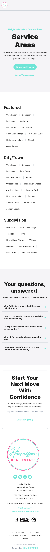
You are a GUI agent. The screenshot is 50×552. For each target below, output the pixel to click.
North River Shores (15, 240)
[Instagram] (25, 477)
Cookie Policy (36, 535)
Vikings (32, 240)
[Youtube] (15, 477)
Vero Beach (11, 115)
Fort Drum (11, 252)
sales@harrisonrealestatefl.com (25, 511)
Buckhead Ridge (26, 246)
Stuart (31, 140)
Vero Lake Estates (29, 252)
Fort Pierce (11, 127)
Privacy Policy (34, 532)
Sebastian (26, 115)
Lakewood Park (31, 190)
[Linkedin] (30, 477)
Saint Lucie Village (14, 134)
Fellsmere (10, 121)
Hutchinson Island (14, 140)
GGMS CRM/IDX (30, 548)
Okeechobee (12, 146)
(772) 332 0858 (25, 508)
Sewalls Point (12, 202)
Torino (22, 234)
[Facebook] (20, 477)
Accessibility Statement (17, 535)
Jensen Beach (13, 209)
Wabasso (24, 121)
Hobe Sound (29, 202)
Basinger (10, 246)
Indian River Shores (32, 184)
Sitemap (25, 539)
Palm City (32, 196)
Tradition (10, 234)
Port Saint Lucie (35, 134)
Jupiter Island (12, 190)
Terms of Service (17, 532)
